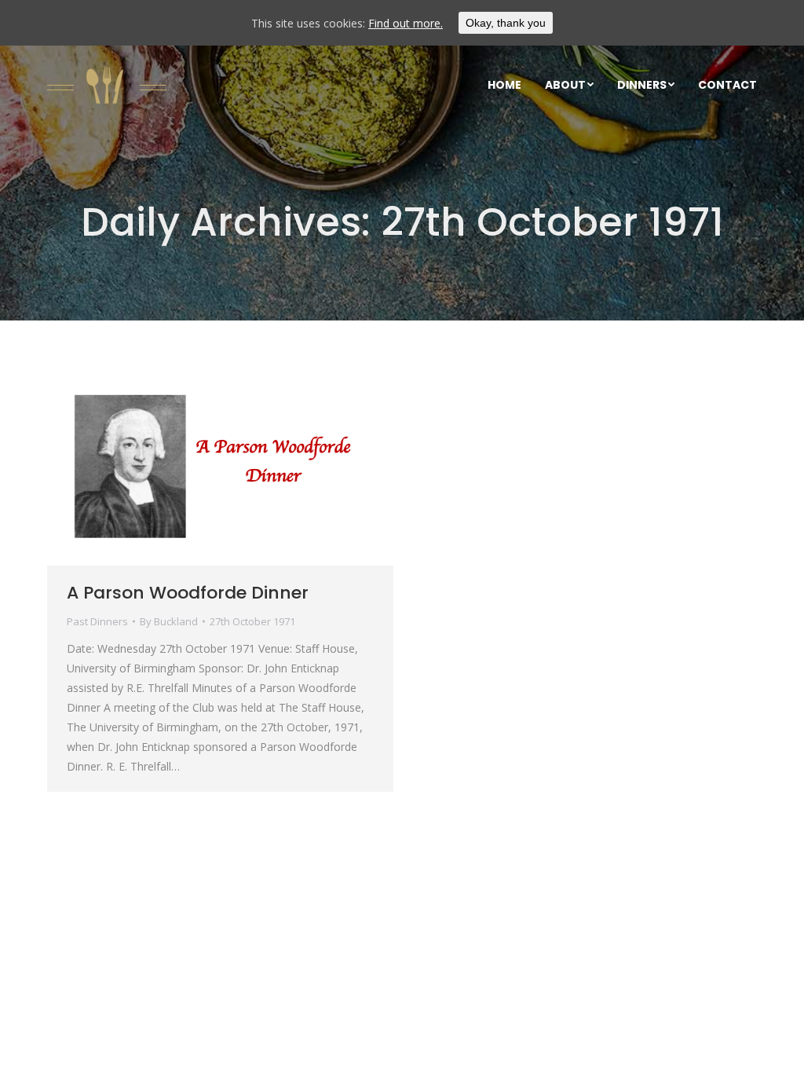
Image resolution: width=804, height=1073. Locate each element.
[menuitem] (504, 85)
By (169, 621)
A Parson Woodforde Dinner (188, 592)
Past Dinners (97, 621)
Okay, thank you (506, 22)
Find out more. (405, 23)
